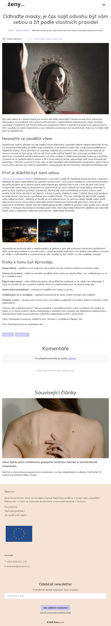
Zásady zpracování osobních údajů (55, 612)
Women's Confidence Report (17, 178)
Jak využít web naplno (15, 515)
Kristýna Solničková (14, 39)
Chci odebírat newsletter (55, 608)
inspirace (49, 39)
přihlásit (72, 358)
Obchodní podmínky (14, 510)
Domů (11, 30)
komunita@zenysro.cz (18, 566)
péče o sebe (58, 39)
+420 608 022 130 (17, 561)
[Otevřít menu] (104, 5)
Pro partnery (10, 506)
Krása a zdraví (22, 30)
